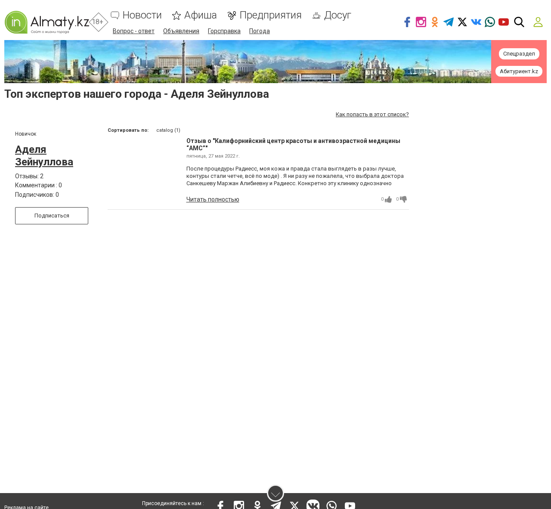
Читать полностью (212, 199)
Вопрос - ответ (134, 31)
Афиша (200, 15)
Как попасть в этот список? (372, 114)
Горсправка (224, 31)
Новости (142, 15)
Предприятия (270, 15)
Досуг (337, 15)
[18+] (46, 22)
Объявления (181, 31)
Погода (259, 31)
